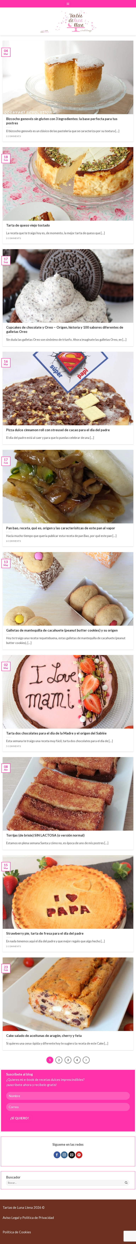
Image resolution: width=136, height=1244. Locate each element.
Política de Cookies (17, 1232)
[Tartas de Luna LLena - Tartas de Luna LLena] (68, 21)
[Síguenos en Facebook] (57, 1154)
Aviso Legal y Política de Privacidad (28, 1218)
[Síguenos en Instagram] (64, 1154)
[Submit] (126, 1183)
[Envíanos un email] (71, 1154)
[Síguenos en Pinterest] (79, 1154)
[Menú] (68, 3)
